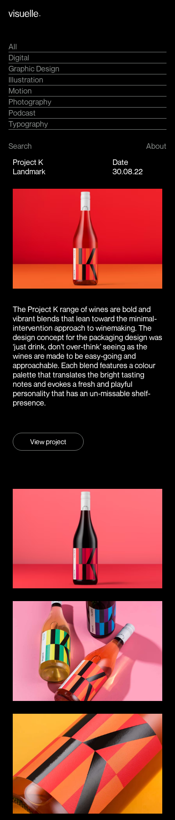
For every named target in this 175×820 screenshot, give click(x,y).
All (12, 46)
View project (48, 441)
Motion (20, 90)
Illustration (25, 79)
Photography (29, 101)
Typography (28, 123)
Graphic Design (33, 68)
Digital (18, 57)
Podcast (22, 112)
